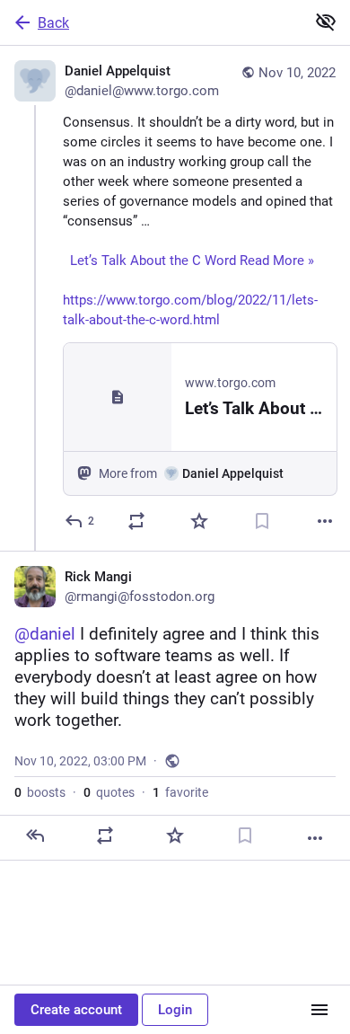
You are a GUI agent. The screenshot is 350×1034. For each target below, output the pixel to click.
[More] (325, 521)
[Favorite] (199, 521)
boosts (40, 792)
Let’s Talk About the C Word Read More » (190, 260)
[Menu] (319, 1009)
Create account (76, 1010)
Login (175, 1010)
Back (53, 22)
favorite (180, 792)
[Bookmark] (262, 521)
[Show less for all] (326, 21)
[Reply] (35, 835)
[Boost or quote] (136, 521)
